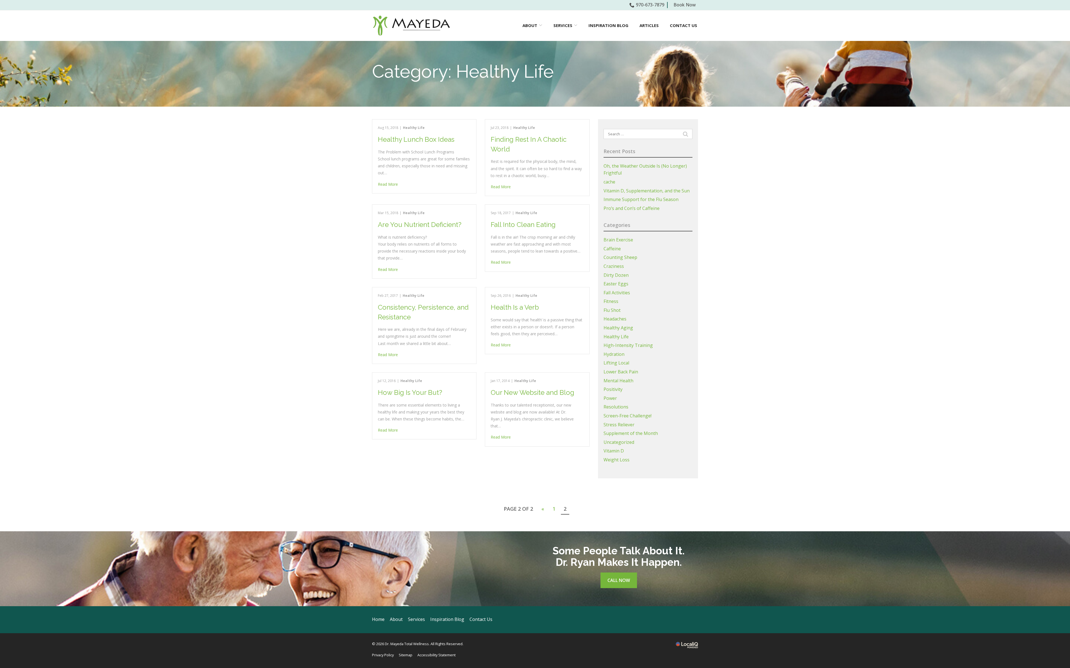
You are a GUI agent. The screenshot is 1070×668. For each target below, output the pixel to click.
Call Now (618, 580)
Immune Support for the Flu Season (641, 199)
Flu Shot (612, 310)
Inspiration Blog (608, 25)
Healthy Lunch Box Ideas (416, 139)
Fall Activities (617, 293)
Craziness (614, 266)
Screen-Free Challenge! (627, 416)
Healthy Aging (618, 328)
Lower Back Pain (621, 372)
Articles (649, 25)
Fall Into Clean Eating (523, 225)
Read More (388, 184)
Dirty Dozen (616, 275)
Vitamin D (614, 451)
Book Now (684, 5)
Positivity (613, 389)
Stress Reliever (619, 425)
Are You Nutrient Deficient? (419, 225)
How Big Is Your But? (410, 392)
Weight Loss (616, 460)
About (396, 619)
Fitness (611, 301)
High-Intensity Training (628, 345)
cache (609, 182)
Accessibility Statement (436, 654)
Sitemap (405, 654)
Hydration (614, 354)
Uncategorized (619, 442)
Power (610, 398)
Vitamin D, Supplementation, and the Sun (647, 191)
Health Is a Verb (515, 307)
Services (562, 25)
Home (378, 619)
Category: (463, 71)
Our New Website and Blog (532, 392)
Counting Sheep (620, 257)
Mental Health (618, 381)
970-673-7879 (650, 5)
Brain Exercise (618, 240)
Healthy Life (414, 127)
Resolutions (616, 407)
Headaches (615, 319)
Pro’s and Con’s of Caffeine (632, 208)
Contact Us (683, 25)
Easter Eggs (616, 284)
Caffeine (612, 249)
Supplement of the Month (631, 433)
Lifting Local (616, 363)
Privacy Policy (383, 654)
